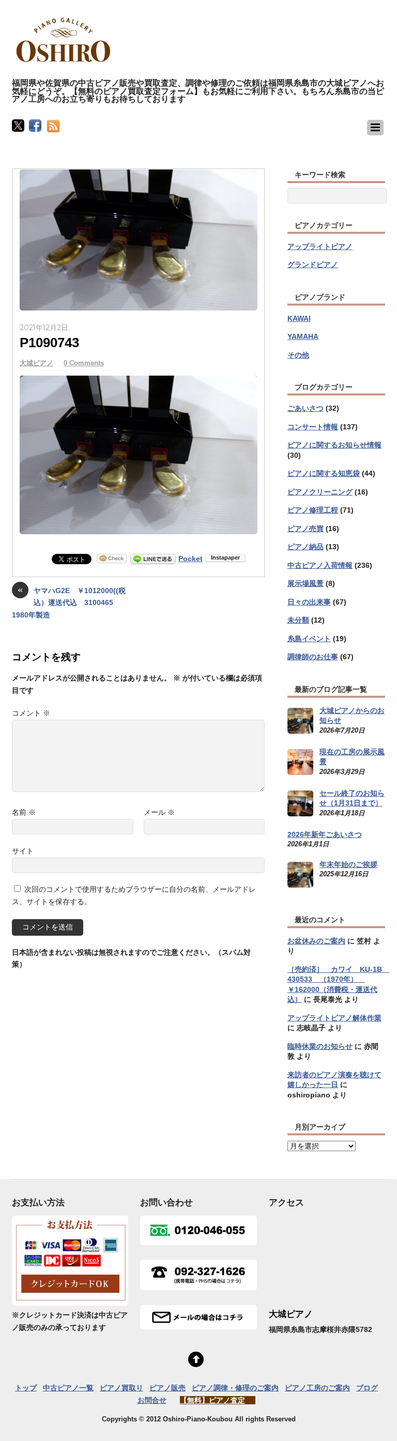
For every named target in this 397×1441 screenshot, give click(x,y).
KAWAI (299, 318)
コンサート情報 (312, 427)
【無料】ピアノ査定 (212, 1400)
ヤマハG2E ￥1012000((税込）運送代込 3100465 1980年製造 (69, 602)
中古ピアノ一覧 (68, 1388)
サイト (23, 851)
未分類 (298, 620)
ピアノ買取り (121, 1388)
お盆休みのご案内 (316, 941)
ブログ (367, 1388)
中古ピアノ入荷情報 (320, 565)
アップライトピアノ (320, 246)
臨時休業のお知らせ (320, 1046)
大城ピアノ (36, 363)
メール (159, 812)
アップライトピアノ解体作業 (334, 1018)
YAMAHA (302, 336)
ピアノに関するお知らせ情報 (334, 445)
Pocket (190, 558)
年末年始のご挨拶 (348, 864)
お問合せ (152, 1400)
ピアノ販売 (167, 1388)
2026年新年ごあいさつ (324, 834)
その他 (298, 355)
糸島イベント (309, 638)
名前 (24, 812)
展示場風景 (305, 583)
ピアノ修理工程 (312, 510)
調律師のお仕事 (312, 657)
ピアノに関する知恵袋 (323, 473)
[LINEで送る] (153, 558)
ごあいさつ (305, 408)
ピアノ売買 (305, 528)
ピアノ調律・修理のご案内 (235, 1388)
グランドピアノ (312, 264)
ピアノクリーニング (320, 492)
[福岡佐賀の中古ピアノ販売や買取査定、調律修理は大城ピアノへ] (63, 66)
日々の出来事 (309, 602)
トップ (26, 1388)
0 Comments (84, 363)
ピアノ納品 (305, 547)
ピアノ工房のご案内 (317, 1388)
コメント (31, 713)
